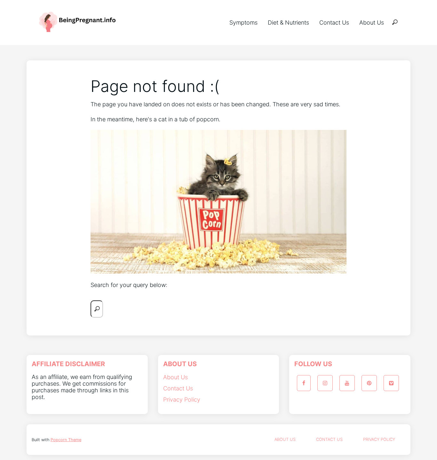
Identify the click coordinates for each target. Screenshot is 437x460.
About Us (371, 22)
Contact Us (334, 22)
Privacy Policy (181, 399)
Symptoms (243, 22)
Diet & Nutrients (288, 22)
